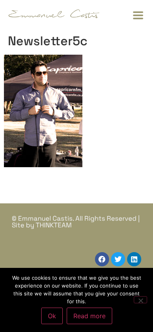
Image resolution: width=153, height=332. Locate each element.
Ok (52, 316)
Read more (89, 316)
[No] (140, 299)
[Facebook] (102, 259)
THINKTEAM (54, 225)
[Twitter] (118, 259)
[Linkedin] (134, 259)
